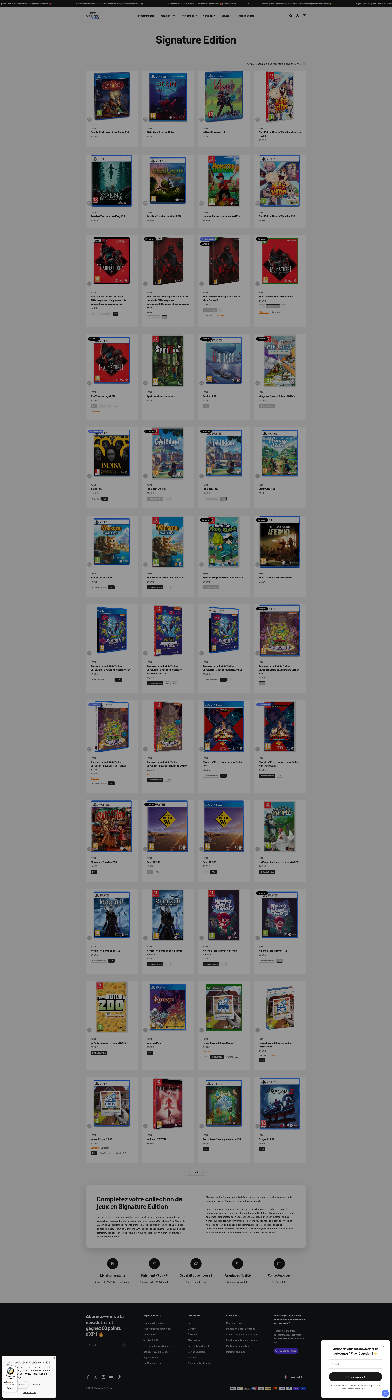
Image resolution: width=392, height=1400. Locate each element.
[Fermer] (383, 1346)
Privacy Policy (30, 1373)
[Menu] (15, 1367)
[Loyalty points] (385, 1393)
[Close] (53, 1358)
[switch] (10, 1388)
